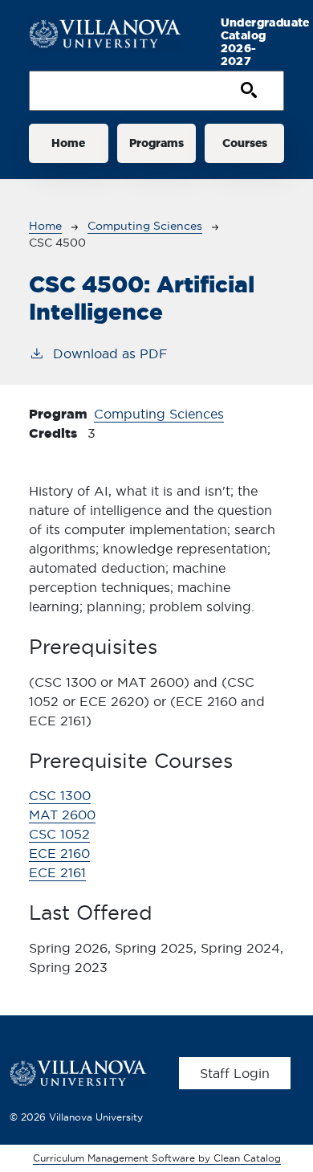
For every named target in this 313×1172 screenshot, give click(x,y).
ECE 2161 (57, 872)
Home (68, 143)
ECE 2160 (59, 853)
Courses (244, 143)
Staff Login (235, 1073)
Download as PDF (110, 353)
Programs (156, 143)
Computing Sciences (144, 225)
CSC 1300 (60, 795)
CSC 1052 (59, 834)
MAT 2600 (62, 815)
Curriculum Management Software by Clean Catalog (157, 1158)
